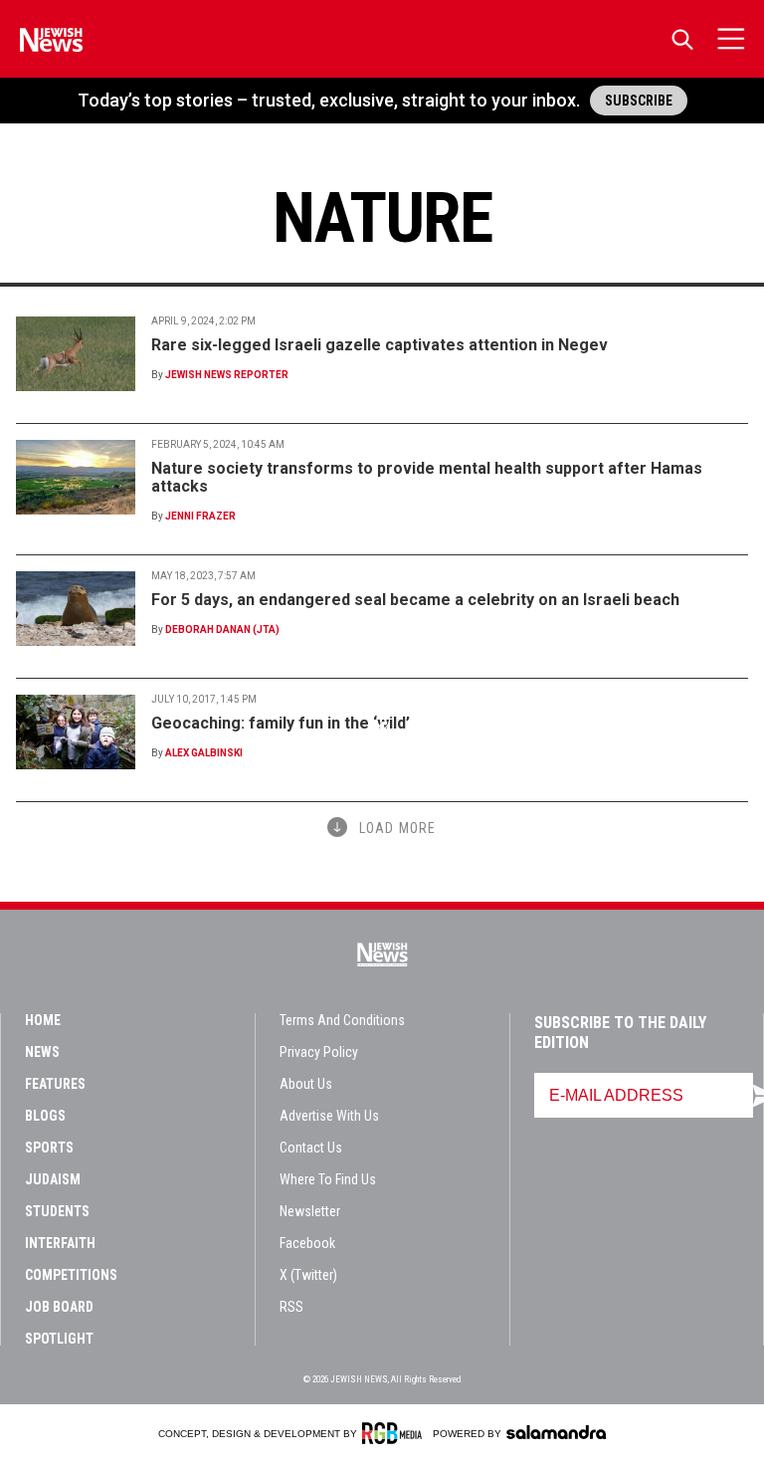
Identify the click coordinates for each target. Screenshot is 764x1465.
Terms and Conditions (342, 1020)
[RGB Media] (395, 1433)
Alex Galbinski (204, 752)
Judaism (53, 1179)
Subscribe (638, 100)
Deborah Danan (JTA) (222, 629)
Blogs (45, 1116)
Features (55, 1084)
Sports (49, 1147)
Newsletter (310, 1211)
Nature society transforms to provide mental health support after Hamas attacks (426, 477)
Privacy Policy (319, 1052)
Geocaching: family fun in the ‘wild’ (280, 723)
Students (57, 1211)
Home (43, 1020)
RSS (291, 1307)
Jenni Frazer (200, 516)
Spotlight (59, 1339)
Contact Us (311, 1147)
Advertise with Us (329, 1116)
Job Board (59, 1307)
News (42, 1052)
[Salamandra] (556, 1432)
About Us (306, 1084)
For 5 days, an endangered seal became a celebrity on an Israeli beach (415, 599)
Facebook (307, 1243)
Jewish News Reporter (226, 374)
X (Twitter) (308, 1275)
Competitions (71, 1275)
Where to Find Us (328, 1179)
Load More (397, 828)
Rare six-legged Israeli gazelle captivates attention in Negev (379, 344)
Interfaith (60, 1243)
